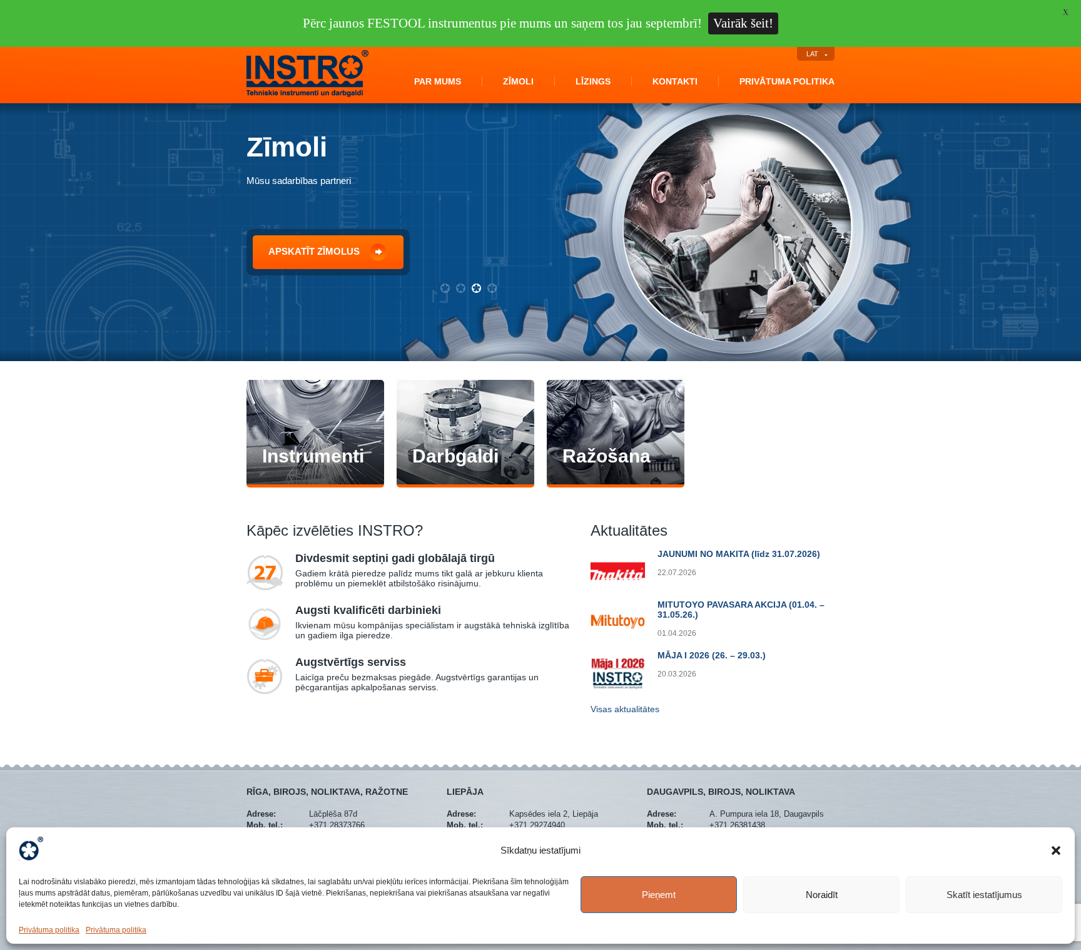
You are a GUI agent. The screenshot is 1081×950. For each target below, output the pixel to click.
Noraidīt (822, 894)
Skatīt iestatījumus (984, 894)
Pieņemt (659, 894)
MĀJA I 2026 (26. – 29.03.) (711, 655)
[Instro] (307, 94)
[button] (1056, 850)
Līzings (593, 81)
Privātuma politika (49, 930)
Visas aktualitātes (625, 709)
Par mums (437, 81)
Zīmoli (518, 81)
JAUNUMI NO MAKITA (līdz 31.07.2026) (738, 554)
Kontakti (675, 81)
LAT (812, 54)
